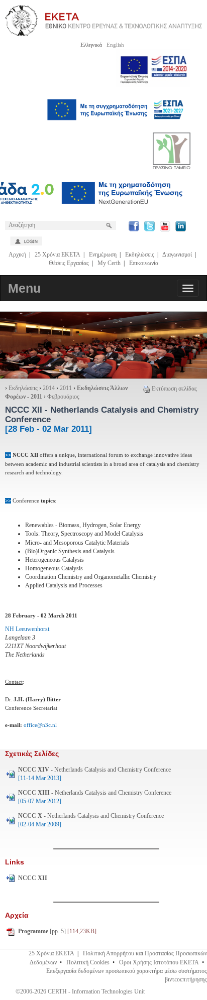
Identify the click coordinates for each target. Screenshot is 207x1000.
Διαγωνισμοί (177, 254)
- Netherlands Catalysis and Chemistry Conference (94, 774)
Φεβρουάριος (63, 396)
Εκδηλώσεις (139, 254)
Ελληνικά (91, 45)
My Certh (109, 263)
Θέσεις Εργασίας (69, 263)
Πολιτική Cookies (88, 962)
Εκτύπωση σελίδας (174, 388)
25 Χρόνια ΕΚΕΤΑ (57, 254)
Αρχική (17, 254)
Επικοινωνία (143, 263)
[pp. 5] (57, 931)
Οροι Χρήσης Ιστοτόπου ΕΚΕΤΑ (159, 962)
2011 (66, 388)
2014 (49, 388)
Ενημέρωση (103, 254)
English (115, 45)
